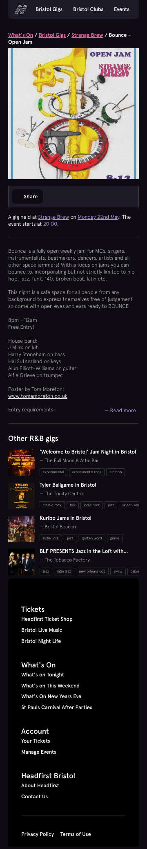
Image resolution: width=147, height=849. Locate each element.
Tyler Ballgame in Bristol (68, 485)
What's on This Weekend (50, 686)
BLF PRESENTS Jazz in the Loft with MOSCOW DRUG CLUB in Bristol (82, 555)
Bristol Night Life (41, 641)
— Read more (120, 410)
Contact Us (34, 796)
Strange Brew (87, 35)
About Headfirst (40, 785)
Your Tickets (35, 741)
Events (121, 9)
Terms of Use (75, 834)
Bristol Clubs (88, 9)
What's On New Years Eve (51, 696)
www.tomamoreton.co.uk (37, 396)
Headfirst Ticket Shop (47, 619)
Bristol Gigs (49, 9)
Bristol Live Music (41, 630)
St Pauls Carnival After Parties (56, 707)
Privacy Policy (37, 834)
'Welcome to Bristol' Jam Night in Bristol (88, 452)
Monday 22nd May (98, 216)
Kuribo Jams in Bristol (65, 518)
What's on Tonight (42, 674)
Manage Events (38, 752)
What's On (20, 35)
